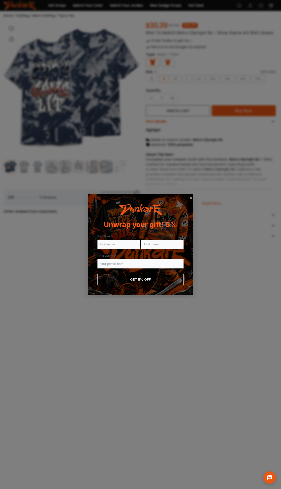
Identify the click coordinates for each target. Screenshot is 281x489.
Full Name (104, 236)
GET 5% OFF (140, 279)
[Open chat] (269, 477)
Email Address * (108, 256)
